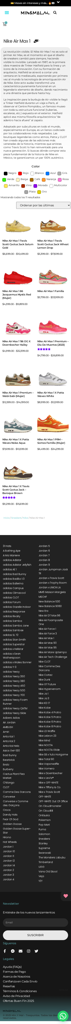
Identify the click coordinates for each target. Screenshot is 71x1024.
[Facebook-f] (5, 951)
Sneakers (16, 518)
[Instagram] (28, 951)
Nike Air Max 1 (16, 41)
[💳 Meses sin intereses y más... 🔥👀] (58, 2)
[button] (6, 12)
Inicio (6, 518)
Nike (25, 518)
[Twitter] (36, 951)
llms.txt (63, 990)
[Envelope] (20, 951)
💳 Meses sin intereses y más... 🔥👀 (33, 3)
